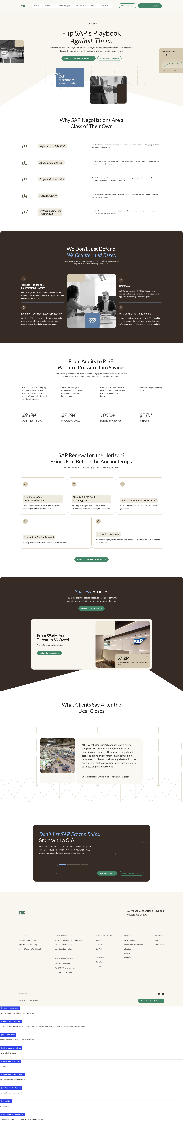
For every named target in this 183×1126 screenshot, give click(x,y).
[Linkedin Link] (159, 994)
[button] (38, 5)
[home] (23, 5)
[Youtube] (163, 994)
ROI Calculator (81, 6)
